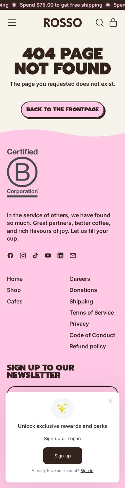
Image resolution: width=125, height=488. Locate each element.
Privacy (79, 323)
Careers (79, 278)
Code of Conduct (92, 335)
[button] (99, 22)
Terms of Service (91, 312)
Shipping (81, 301)
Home (15, 278)
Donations (83, 289)
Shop (14, 289)
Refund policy (87, 346)
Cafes (15, 301)
